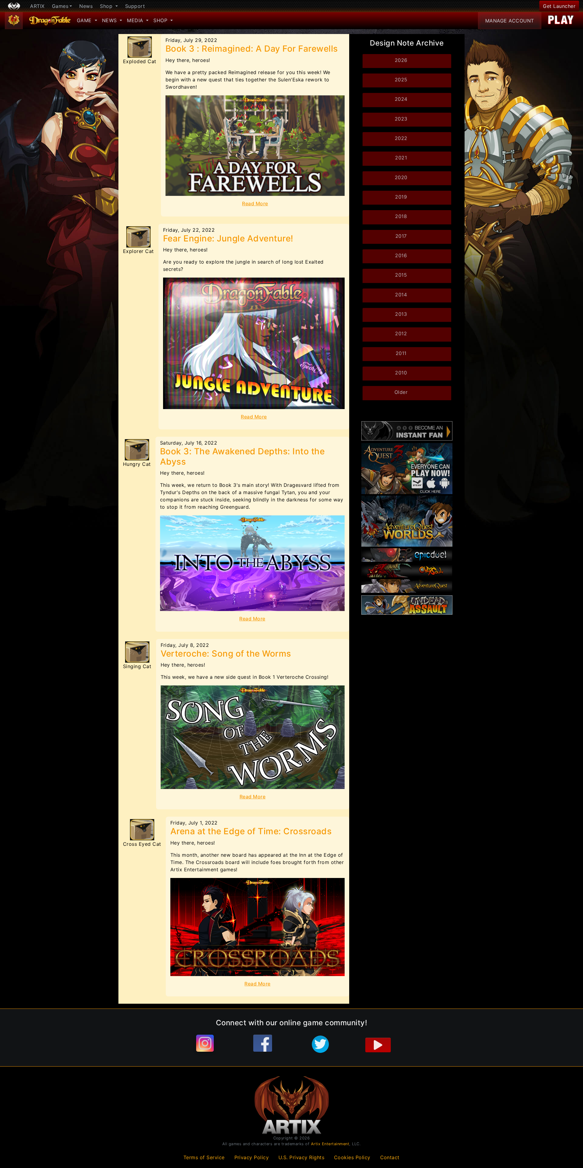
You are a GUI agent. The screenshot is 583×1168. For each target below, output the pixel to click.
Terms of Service (204, 1157)
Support (135, 6)
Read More (255, 203)
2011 (401, 353)
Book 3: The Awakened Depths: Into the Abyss (242, 456)
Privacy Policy (251, 1157)
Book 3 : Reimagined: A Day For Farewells (251, 48)
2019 (401, 197)
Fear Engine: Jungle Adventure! (228, 238)
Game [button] (85, 20)
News (86, 6)
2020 (401, 177)
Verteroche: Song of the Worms (226, 653)
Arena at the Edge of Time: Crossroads (251, 831)
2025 (401, 80)
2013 (401, 314)
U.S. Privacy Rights (301, 1157)
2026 (401, 60)
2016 (401, 255)
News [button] (110, 20)
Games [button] (60, 6)
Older (401, 392)
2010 (401, 373)
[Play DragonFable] (561, 20)
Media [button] (136, 20)
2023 (401, 119)
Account (509, 21)
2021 (401, 158)
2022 (401, 138)
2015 (401, 275)
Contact (390, 1157)
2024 (401, 99)
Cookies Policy (352, 1157)
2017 (401, 236)
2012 (401, 333)
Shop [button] (107, 6)
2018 (401, 216)
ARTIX (37, 6)
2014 (401, 295)
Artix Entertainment (330, 1144)
